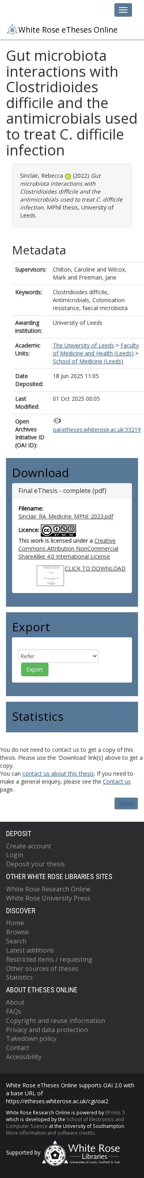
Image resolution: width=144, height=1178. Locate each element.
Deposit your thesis (35, 864)
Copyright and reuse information (55, 1020)
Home (15, 922)
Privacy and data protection (47, 1029)
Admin (126, 803)
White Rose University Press (48, 898)
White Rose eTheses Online (68, 30)
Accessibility (24, 1056)
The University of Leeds (83, 345)
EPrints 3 (115, 1112)
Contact (17, 1047)
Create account (28, 846)
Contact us (117, 781)
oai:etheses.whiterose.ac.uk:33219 (97, 429)
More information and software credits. (51, 1132)
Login (14, 854)
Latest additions (30, 950)
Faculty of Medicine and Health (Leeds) (96, 349)
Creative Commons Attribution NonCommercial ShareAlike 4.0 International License (68, 548)
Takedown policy (31, 1038)
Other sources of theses (42, 968)
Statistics (19, 977)
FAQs (13, 1011)
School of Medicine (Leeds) (88, 361)
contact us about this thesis (58, 773)
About (15, 1002)
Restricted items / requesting (49, 959)
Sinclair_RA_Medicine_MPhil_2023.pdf (65, 516)
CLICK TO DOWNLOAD (95, 568)
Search (16, 941)
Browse (17, 932)
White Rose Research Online (48, 889)
